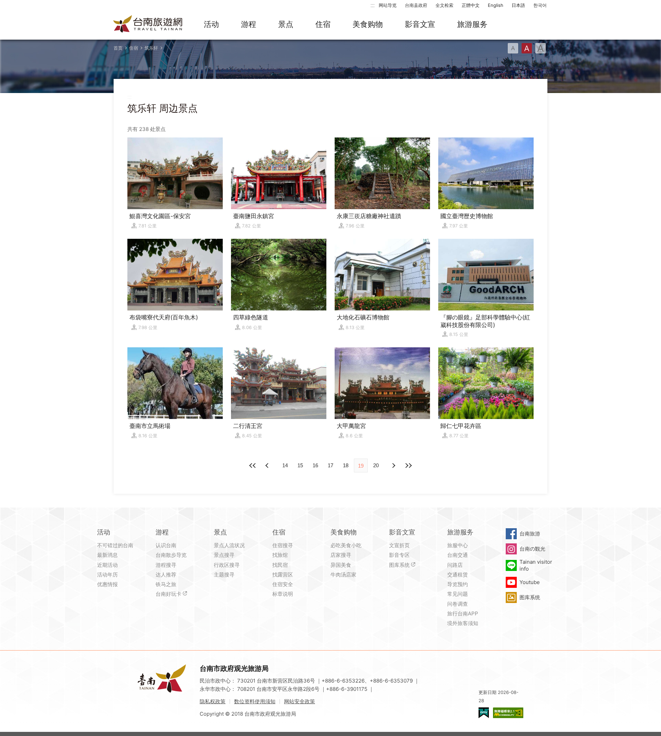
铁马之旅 (166, 584)
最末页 (408, 465)
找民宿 (280, 565)
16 (315, 465)
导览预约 (457, 584)
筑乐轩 (151, 48)
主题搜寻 (224, 574)
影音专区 (399, 555)
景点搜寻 (224, 555)
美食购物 (368, 24)
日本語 (518, 5)
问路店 (455, 565)
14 (285, 465)
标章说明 (282, 594)
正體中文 (471, 5)
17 (330, 465)
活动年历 (107, 574)
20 (376, 465)
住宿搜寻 (282, 545)
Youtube (530, 582)
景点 (285, 24)
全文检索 (444, 5)
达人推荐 (166, 574)
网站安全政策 (299, 701)
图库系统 (399, 565)
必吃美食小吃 (345, 545)
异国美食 (340, 565)
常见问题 (457, 594)
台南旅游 (530, 533)
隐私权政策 (212, 701)
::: (372, 5)
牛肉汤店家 (343, 574)
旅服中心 (457, 545)
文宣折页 (399, 545)
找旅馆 (280, 555)
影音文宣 (420, 24)
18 (345, 465)
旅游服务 (472, 24)
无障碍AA (508, 712)
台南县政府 (416, 5)
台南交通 (457, 555)
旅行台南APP (462, 613)
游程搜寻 (166, 565)
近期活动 (107, 565)
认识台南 (166, 545)
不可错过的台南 (115, 545)
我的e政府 (484, 712)
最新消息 (107, 555)
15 (300, 465)
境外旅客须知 (462, 623)
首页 (118, 48)
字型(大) (540, 48)
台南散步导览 (171, 555)
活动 (211, 24)
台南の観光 (532, 548)
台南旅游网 (148, 24)
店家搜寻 (340, 555)
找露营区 (282, 574)
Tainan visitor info (536, 565)
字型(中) (527, 48)
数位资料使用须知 (254, 701)
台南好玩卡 (168, 594)
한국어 (540, 5)
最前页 (253, 465)
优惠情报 (107, 584)
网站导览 (388, 5)
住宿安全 (282, 584)
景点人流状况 (229, 545)
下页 (268, 465)
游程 (248, 24)
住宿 (322, 24)
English (495, 5)
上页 (393, 465)
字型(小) (513, 48)
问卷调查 (457, 604)
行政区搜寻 (227, 565)
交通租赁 (457, 574)
